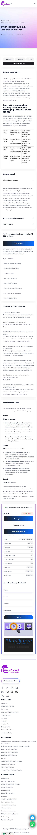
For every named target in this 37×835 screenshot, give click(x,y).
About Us (4, 703)
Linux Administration (7, 793)
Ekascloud (18, 829)
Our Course (9, 20)
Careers (4, 721)
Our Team (4, 709)
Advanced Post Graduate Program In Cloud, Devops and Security (18, 742)
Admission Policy (6, 733)
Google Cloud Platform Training (11, 770)
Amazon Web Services (8, 805)
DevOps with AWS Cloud (9, 755)
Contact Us (5, 724)
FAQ (30, 59)
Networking (5, 817)
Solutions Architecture (8, 811)
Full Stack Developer (8, 802)
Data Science (5, 790)
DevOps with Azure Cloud (9, 752)
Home (3, 20)
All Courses (5, 778)
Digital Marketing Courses (9, 814)
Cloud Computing (7, 787)
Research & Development (9, 712)
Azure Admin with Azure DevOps (11, 761)
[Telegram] (32, 818)
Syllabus (20, 59)
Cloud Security (6, 808)
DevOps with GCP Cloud (9, 749)
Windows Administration (9, 799)
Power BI (4, 758)
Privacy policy (24, 832)
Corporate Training (7, 706)
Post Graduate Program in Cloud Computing (15, 746)
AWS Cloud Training (7, 767)
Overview (9, 59)
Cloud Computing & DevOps (10, 784)
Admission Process (18, 63)
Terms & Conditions (7, 730)
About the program (10, 180)
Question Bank (6, 715)
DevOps (4, 796)
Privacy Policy (5, 727)
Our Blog (4, 718)
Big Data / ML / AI (7, 820)
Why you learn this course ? (13, 218)
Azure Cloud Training (8, 764)
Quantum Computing (8, 781)
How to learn (8, 224)
